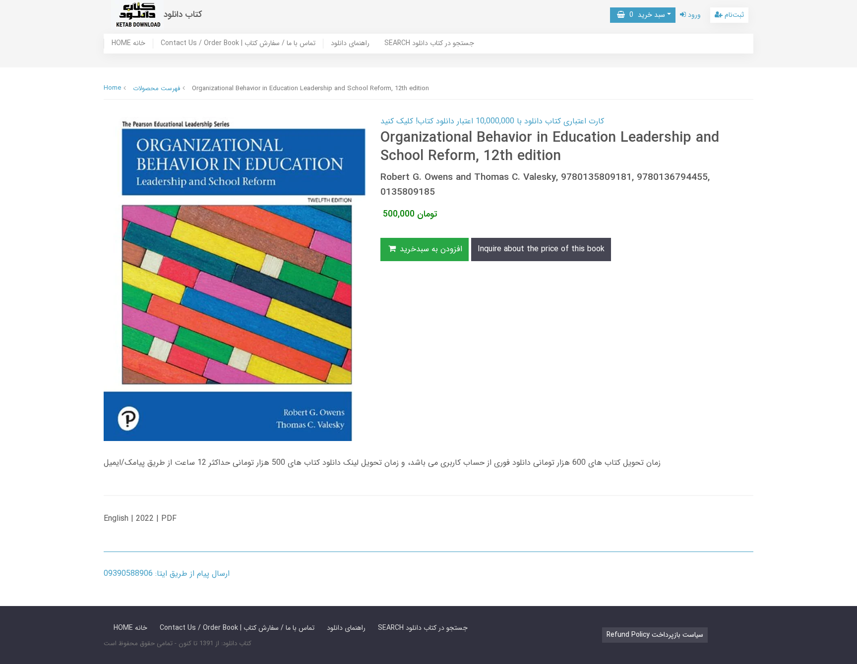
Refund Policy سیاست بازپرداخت (655, 634)
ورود (693, 14)
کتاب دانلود (183, 14)
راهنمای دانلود (350, 44)
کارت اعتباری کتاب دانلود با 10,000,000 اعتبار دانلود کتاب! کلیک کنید (492, 121)
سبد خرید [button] (645, 14)
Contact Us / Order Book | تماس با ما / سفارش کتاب (238, 44)
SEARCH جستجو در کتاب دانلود (429, 44)
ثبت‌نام (733, 14)
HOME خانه (128, 44)
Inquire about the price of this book (541, 249)
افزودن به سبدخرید (429, 249)
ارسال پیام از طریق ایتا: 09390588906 (167, 573)
